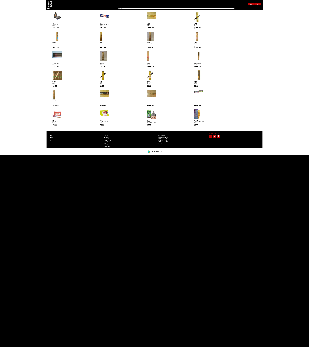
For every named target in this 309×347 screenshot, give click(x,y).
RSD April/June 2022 (162, 140)
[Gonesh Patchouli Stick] (151, 90)
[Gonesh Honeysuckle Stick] (198, 51)
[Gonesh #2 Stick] (198, 70)
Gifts (51, 140)
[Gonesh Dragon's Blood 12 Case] (104, 90)
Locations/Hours (107, 138)
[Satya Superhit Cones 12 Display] (57, 12)
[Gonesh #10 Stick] (197, 32)
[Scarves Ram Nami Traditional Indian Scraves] (197, 109)
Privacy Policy (107, 144)
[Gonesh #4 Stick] (103, 70)
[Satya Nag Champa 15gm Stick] (104, 12)
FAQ (105, 143)
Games (51, 138)
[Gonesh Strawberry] (148, 51)
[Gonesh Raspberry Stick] (150, 32)
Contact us (106, 135)
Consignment (107, 146)
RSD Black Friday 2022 (163, 141)
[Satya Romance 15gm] (198, 90)
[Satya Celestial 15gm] (56, 109)
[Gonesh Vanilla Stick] (103, 51)
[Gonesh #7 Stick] (57, 70)
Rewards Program (108, 140)
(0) (260, 2)
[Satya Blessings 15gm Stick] (104, 109)
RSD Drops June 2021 (163, 137)
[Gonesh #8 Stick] (57, 32)
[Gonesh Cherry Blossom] (150, 70)
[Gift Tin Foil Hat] (151, 109)
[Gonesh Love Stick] (101, 32)
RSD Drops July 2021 (162, 138)
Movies (51, 137)
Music (51, 135)
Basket (257, 2)
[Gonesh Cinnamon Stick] (57, 51)
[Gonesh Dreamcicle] (53, 90)
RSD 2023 (160, 143)
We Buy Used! (107, 141)
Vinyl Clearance (161, 135)
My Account (106, 137)
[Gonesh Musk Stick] (151, 12)
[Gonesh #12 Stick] (197, 12)
